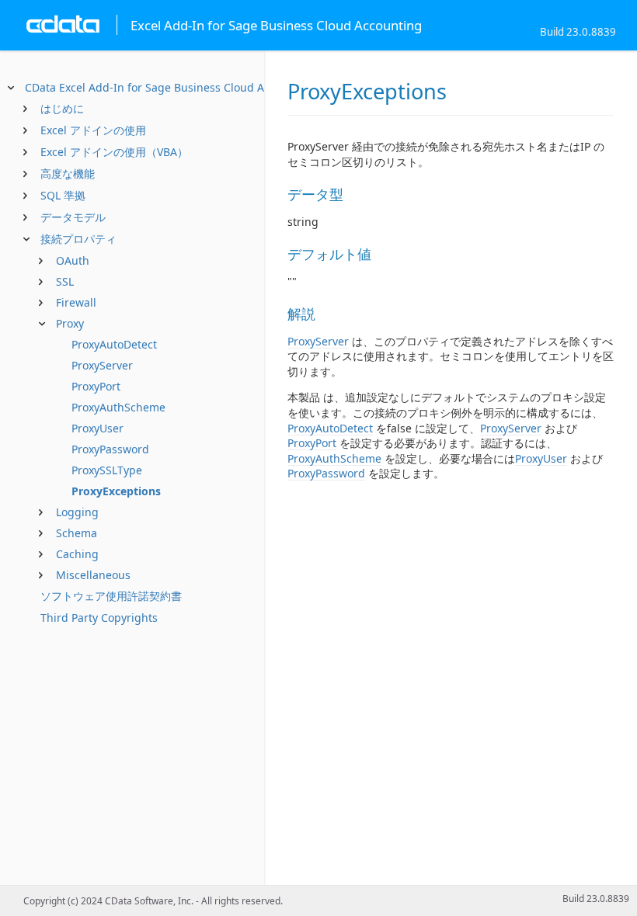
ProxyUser (97, 428)
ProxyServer (102, 365)
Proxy (70, 323)
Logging (77, 512)
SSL (65, 281)
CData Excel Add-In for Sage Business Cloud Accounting (170, 87)
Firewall (76, 302)
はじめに (62, 108)
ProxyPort (95, 386)
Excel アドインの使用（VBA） (114, 151)
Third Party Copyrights (99, 617)
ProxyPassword (110, 449)
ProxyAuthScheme (118, 407)
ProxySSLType (106, 470)
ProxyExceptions (116, 491)
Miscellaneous (93, 574)
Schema (76, 533)
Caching (77, 553)
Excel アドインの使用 (93, 130)
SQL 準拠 (62, 195)
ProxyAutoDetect (114, 344)
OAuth (72, 260)
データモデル (73, 217)
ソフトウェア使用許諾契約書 (111, 595)
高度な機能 (67, 173)
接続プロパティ (78, 238)
